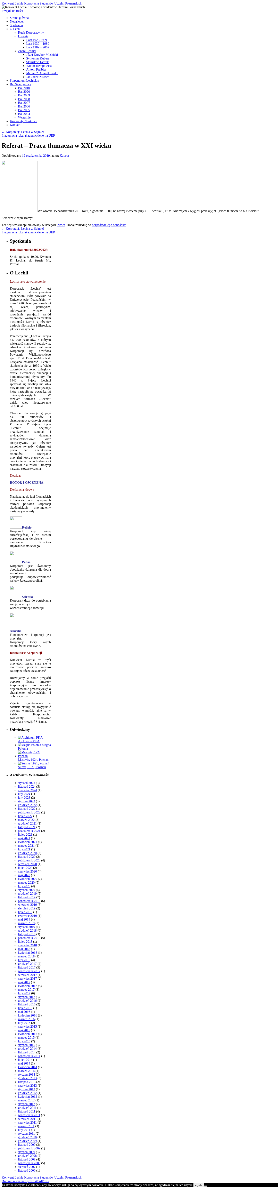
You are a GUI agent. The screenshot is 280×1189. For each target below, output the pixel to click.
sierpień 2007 (26, 1166)
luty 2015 (24, 1041)
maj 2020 (24, 875)
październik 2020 (29, 860)
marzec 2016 (26, 1019)
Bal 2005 (24, 110)
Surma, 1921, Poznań (32, 767)
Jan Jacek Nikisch (37, 77)
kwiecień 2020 (27, 879)
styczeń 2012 (26, 1104)
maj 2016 (24, 1011)
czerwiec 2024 (27, 790)
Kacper (64, 155)
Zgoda (198, 1185)
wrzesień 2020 (27, 864)
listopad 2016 (26, 1004)
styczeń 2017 (26, 997)
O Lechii (15, 29)
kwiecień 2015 (27, 1034)
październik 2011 (29, 1115)
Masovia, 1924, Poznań (33, 759)
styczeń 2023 (26, 801)
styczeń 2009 (26, 1152)
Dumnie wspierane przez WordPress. (25, 1181)
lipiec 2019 (25, 912)
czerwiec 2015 (27, 1026)
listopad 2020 (26, 856)
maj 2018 (24, 949)
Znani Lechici (27, 51)
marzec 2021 (26, 845)
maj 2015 (24, 1030)
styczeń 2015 (26, 1045)
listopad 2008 (26, 1159)
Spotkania (16, 25)
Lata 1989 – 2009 (37, 47)
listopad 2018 (26, 934)
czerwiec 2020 (27, 871)
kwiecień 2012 (27, 1096)
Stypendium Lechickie (24, 80)
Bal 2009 (24, 95)
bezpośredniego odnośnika (109, 225)
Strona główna (19, 17)
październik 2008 (29, 1163)
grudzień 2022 (27, 805)
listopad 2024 (26, 786)
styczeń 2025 (26, 783)
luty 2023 (24, 797)
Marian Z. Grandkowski (42, 73)
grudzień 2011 (27, 1107)
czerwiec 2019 (27, 915)
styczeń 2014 (26, 1074)
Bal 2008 (24, 99)
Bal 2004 (24, 113)
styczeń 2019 (26, 927)
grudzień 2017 (27, 963)
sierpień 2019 (26, 908)
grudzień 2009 (27, 1141)
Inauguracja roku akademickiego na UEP (30, 135)
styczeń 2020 (26, 890)
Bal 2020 (24, 91)
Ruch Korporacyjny (31, 32)
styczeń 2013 (26, 1089)
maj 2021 (24, 838)
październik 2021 (29, 831)
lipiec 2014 (25, 1059)
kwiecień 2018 (27, 952)
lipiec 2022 (25, 816)
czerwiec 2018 (27, 945)
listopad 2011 (26, 1111)
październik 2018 (29, 938)
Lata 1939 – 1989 (37, 43)
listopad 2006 (26, 1170)
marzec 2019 (26, 923)
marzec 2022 (26, 819)
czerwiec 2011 (27, 1122)
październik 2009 (29, 1148)
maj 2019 (24, 919)
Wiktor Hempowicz (39, 65)
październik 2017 (29, 971)
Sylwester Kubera (37, 58)
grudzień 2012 (27, 1093)
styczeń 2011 (26, 1133)
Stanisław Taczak (37, 62)
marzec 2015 (26, 1037)
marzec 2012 (26, 1100)
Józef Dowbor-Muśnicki (42, 54)
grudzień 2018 (27, 930)
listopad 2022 (26, 808)
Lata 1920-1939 (36, 40)
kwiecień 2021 (27, 842)
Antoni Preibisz (36, 69)
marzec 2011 (26, 1126)
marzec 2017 (26, 989)
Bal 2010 (24, 88)
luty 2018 (24, 960)
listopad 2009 (26, 1144)
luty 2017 (24, 993)
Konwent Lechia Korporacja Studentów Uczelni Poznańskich (42, 3)
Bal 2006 (24, 106)
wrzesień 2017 (27, 975)
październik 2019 (29, 901)
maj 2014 (24, 1063)
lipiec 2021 (25, 834)
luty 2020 (24, 886)
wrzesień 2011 (27, 1118)
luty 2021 (24, 849)
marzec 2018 (26, 956)
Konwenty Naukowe (23, 121)
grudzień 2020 (27, 853)
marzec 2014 (26, 1070)
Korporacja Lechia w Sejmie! (23, 132)
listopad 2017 (26, 967)
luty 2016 (24, 1023)
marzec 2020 (26, 882)
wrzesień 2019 (27, 904)
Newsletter (17, 21)
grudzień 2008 (27, 1155)
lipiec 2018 (25, 941)
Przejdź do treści (12, 11)
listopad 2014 (26, 1052)
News (61, 225)
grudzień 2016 (27, 1000)
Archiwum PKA (29, 741)
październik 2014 (29, 1056)
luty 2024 (24, 794)
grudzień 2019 (27, 893)
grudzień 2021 (27, 823)
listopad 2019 (26, 897)
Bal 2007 (24, 102)
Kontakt (15, 125)
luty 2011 (24, 1130)
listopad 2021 (26, 827)
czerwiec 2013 (27, 1085)
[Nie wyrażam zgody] (205, 1186)
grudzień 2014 (27, 1048)
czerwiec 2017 (27, 978)
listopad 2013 (26, 1082)
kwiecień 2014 (27, 1067)
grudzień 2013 (27, 1078)
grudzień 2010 (27, 1137)
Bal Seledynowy (20, 84)
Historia (23, 36)
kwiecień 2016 (27, 1015)
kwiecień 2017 (27, 986)
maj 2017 (24, 982)
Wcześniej (24, 117)
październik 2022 (29, 812)
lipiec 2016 (25, 1008)
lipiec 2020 (25, 867)
